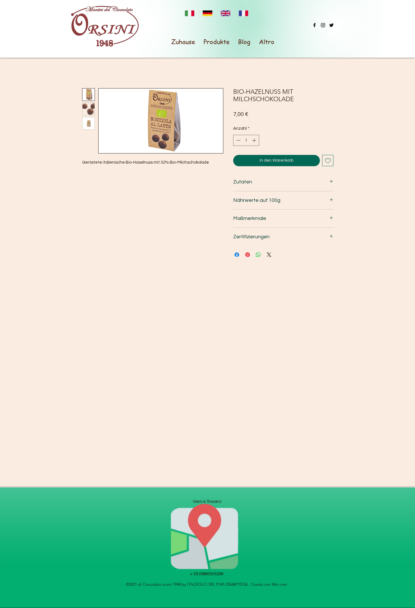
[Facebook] (314, 25)
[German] (207, 13)
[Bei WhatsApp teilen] (258, 254)
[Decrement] (238, 140)
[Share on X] (269, 254)
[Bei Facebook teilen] (236, 254)
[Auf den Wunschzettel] (328, 160)
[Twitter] (331, 25)
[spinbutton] (246, 140)
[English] (226, 13)
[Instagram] (323, 25)
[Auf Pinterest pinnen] (247, 254)
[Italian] (189, 13)
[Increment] (255, 140)
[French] (243, 13)
